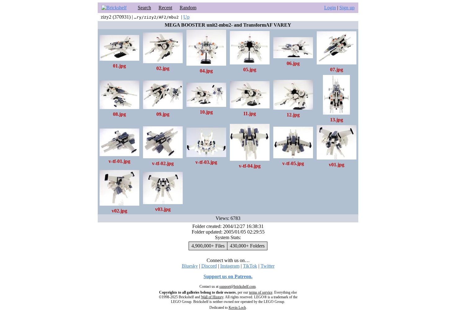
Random (188, 7)
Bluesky (190, 266)
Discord (209, 266)
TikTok (250, 266)
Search (144, 7)
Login (330, 7)
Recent (165, 7)
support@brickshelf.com (237, 286)
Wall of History (212, 297)
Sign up (347, 7)
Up (186, 17)
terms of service (260, 292)
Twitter (268, 266)
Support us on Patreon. (228, 276)
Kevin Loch (237, 307)
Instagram (229, 266)
